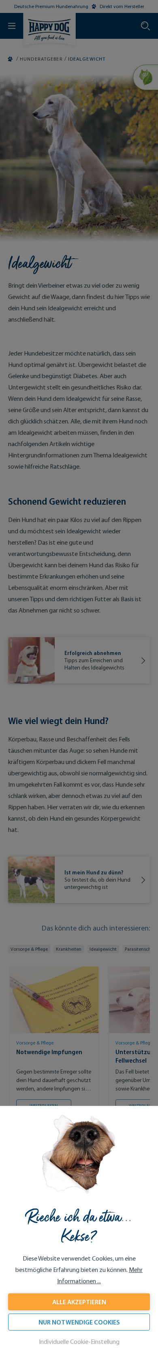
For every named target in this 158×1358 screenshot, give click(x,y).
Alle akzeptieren (79, 1302)
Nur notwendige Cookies (79, 1322)
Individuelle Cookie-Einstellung (79, 1341)
